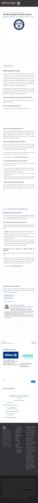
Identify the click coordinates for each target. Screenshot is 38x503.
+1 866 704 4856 (20, 171)
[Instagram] (5, 427)
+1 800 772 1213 (25, 154)
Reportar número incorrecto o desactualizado (19, 449)
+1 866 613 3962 (30, 178)
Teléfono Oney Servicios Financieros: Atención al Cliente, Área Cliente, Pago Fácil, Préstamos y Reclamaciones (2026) (30, 432)
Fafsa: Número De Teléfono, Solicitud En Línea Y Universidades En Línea (26, 365)
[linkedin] (4, 428)
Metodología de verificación (18, 433)
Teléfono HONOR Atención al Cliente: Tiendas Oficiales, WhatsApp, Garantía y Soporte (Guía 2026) (30, 458)
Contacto (19, 452)
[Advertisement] (19, 39)
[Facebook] (3, 427)
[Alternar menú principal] (36, 3)
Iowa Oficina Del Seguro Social (16, 266)
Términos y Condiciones (17, 445)
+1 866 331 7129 (8, 175)
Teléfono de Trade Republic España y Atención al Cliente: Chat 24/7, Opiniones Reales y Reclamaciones (31, 442)
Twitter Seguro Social (8, 298)
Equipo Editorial (19, 430)
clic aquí (13, 301)
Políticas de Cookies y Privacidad (17, 439)
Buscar (4, 379)
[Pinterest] (5, 428)
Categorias (19, 426)
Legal (19, 442)
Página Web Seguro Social (9, 295)
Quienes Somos (19, 428)
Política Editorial (19, 435)
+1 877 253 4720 (31, 168)
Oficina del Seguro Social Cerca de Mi (21, 157)
